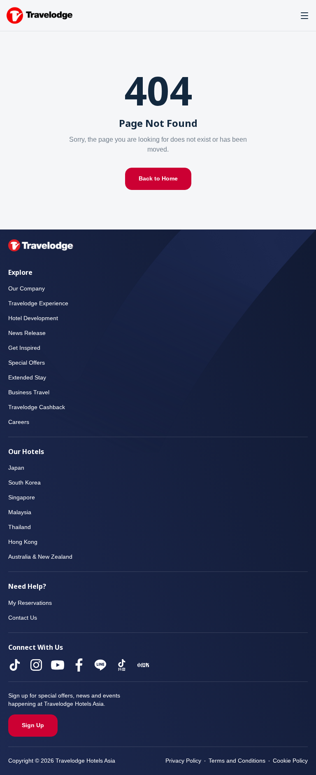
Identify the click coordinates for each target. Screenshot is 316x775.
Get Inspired (24, 348)
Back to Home (158, 179)
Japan (15, 468)
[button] (304, 16)
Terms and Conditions (235, 761)
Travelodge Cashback (36, 407)
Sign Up (33, 725)
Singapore (21, 497)
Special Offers (26, 363)
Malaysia (20, 512)
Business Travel (29, 392)
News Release (27, 333)
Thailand (19, 527)
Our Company (26, 289)
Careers (18, 422)
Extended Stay (27, 378)
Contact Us (23, 618)
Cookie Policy (290, 761)
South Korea (25, 483)
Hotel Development (34, 318)
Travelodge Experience (38, 303)
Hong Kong (23, 542)
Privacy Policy (180, 761)
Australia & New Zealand (41, 557)
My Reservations (30, 603)
